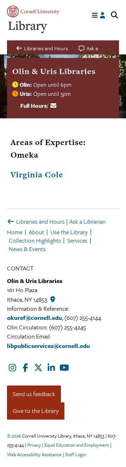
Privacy (34, 444)
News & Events (27, 248)
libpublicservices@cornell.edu (48, 345)
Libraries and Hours (40, 221)
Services (77, 240)
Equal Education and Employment (76, 444)
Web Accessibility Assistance (34, 454)
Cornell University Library (28, 27)
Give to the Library (36, 410)
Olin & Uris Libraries (54, 71)
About (36, 232)
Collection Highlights (35, 240)
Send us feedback (34, 393)
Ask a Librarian (87, 221)
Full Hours (33, 105)
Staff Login (75, 454)
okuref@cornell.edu (34, 317)
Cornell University (33, 11)
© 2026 (14, 435)
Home (14, 232)
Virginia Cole (36, 174)
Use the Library (69, 232)
